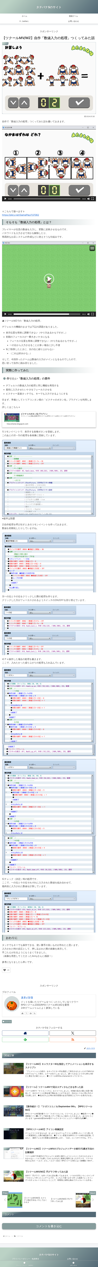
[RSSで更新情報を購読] (34, 1013)
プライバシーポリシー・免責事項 (25, 1259)
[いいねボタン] (5, 970)
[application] (49, 163)
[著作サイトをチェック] (22, 1013)
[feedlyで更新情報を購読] (30, 1013)
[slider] (47, 198)
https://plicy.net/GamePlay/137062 (20, 215)
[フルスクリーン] (92, 198)
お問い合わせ (72, 1259)
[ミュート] (88, 198)
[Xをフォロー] (26, 1013)
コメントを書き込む (49, 1226)
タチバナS (27, 997)
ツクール (8, 1021)
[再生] (5, 198)
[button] (49, 163)
